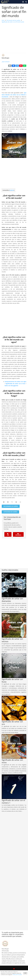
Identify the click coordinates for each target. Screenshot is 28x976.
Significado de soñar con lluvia (12, 680)
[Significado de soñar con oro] (14, 697)
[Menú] (23, 2)
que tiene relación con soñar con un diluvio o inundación (14, 95)
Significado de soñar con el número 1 (13, 801)
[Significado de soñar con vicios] (14, 735)
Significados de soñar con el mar (15, 383)
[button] (26, 2)
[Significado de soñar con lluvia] (14, 654)
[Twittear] (17, 66)
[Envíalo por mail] (10, 66)
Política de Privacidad (17, 974)
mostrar (12, 190)
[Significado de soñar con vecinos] (14, 614)
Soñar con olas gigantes (11, 385)
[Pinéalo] (21, 66)
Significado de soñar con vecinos (12, 640)
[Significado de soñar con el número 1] (14, 775)
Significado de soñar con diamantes (12, 599)
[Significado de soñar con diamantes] (14, 573)
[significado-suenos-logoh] (5, 1)
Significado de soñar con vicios (12, 761)
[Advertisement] (14, 37)
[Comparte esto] (13, 66)
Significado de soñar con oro (12, 722)
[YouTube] (14, 968)
